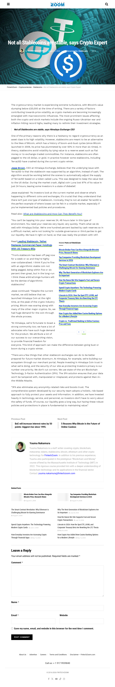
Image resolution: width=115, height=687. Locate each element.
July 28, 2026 (74, 513)
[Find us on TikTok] (60, 679)
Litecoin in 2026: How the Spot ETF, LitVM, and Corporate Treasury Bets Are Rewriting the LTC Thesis (78, 298)
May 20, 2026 (63, 530)
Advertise (33, 655)
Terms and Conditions (58, 655)
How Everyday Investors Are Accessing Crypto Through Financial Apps (78, 307)
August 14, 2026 (76, 500)
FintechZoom (51, 455)
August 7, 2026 (17, 515)
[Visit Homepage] (57, 4)
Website (64, 615)
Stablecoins (83, 51)
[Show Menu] (8, 4)
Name (15, 602)
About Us (22, 655)
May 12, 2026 (81, 538)
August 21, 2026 (30, 500)
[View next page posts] (84, 332)
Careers (43, 655)
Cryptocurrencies (70, 51)
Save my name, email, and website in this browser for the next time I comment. (54, 628)
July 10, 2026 (79, 520)
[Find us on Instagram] (64, 679)
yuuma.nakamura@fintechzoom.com (56, 473)
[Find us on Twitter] (52, 679)
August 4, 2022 (54, 51)
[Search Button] (106, 4)
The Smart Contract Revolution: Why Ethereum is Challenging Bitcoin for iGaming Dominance (79, 266)
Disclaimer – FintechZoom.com (82, 655)
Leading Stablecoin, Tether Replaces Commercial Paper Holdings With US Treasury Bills (31, 245)
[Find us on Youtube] (56, 679)
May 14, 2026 (36, 538)
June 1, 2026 (34, 527)
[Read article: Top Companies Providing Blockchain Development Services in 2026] (63, 497)
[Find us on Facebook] (48, 679)
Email (15, 615)
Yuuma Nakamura (36, 51)
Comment (17, 562)
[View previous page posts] (79, 332)
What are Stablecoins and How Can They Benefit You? (52, 213)
